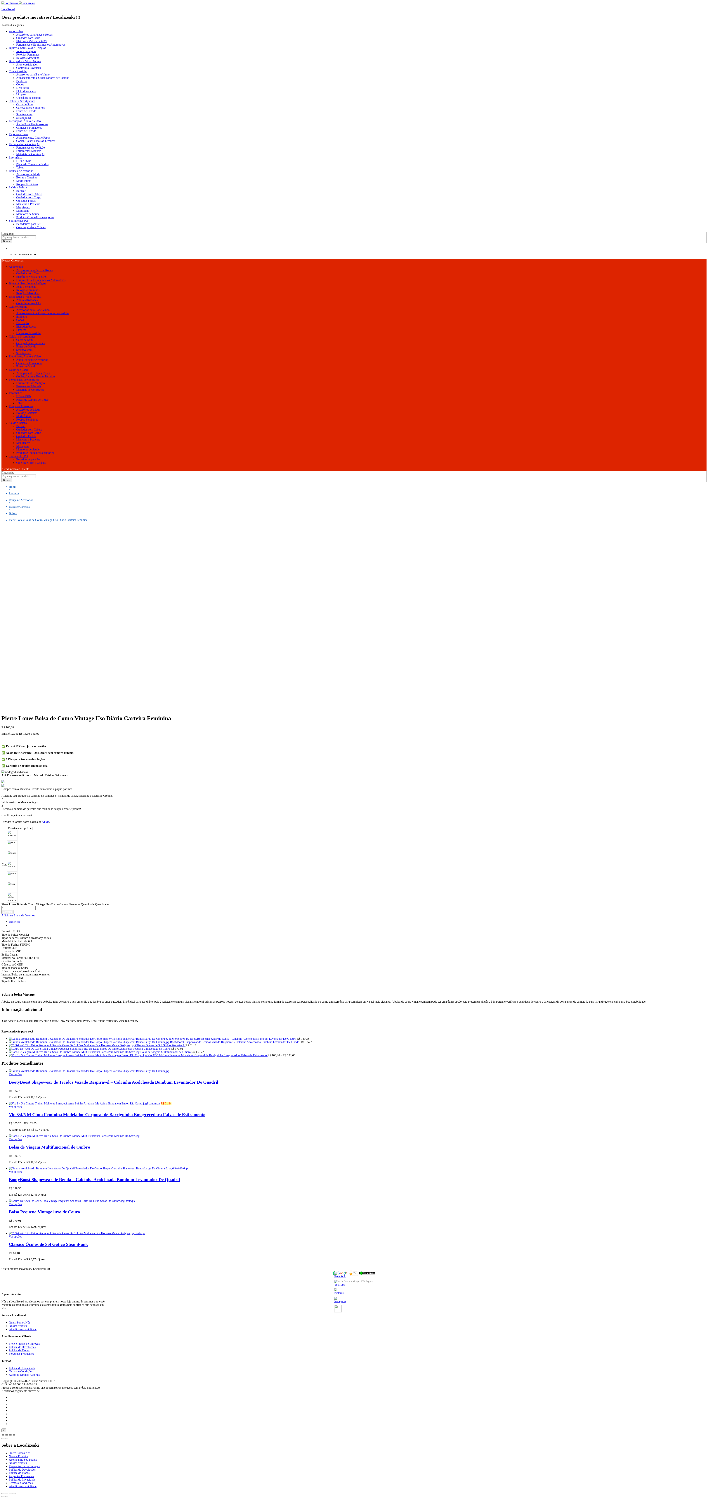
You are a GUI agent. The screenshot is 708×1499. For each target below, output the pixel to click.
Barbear (20, 190)
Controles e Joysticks (28, 67)
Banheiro (21, 81)
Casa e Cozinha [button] (18, 71)
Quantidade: (102, 904)
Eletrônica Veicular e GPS (31, 41)
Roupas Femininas (27, 184)
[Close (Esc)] (2, 1435)
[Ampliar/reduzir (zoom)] (14, 1493)
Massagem (22, 210)
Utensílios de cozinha (28, 97)
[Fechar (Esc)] (2, 1493)
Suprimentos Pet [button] (18, 220)
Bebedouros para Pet (28, 224)
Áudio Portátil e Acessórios (32, 124)
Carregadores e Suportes (30, 107)
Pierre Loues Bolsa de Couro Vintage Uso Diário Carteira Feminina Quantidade (47, 904)
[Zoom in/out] (14, 1435)
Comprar (7, 912)
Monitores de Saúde (27, 214)
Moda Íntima (23, 180)
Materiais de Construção (30, 154)
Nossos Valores (18, 1325)
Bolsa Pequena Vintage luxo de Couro (44, 1211)
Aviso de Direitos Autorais (24, 1374)
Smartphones (23, 117)
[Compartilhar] (6, 1493)
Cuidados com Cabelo (29, 194)
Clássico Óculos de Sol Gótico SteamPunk (48, 1244)
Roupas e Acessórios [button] (21, 170)
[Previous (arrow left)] (2, 1438)
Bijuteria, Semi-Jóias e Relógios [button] (27, 47)
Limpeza (21, 94)
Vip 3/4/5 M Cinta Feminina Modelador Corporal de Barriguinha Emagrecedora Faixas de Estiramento (107, 1114)
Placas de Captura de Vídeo (32, 164)
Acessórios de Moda (28, 174)
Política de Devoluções (22, 1347)
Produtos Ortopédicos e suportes (35, 217)
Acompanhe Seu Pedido (23, 1459)
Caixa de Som (24, 104)
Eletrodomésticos (26, 91)
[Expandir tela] (10, 1493)
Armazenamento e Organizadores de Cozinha (42, 77)
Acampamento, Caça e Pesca (33, 137)
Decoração (22, 87)
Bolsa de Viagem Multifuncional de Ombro (49, 1147)
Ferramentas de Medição (30, 147)
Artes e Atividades (27, 64)
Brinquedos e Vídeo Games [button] (25, 61)
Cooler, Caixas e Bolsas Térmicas (35, 140)
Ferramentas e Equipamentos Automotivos (40, 44)
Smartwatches (24, 114)
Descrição (14, 921)
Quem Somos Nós (19, 1322)
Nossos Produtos (18, 1456)
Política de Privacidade (22, 1368)
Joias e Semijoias (26, 51)
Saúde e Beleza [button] (18, 187)
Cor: (4, 864)
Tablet (19, 167)
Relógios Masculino (27, 57)
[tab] (358, 921)
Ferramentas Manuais (28, 150)
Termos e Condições (21, 1371)
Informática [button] (15, 157)
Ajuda (45, 821)
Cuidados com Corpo (28, 197)
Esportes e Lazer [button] (18, 134)
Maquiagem (23, 207)
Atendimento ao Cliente (15, 469)
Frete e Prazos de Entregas (24, 1343)
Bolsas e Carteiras (26, 177)
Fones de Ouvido (26, 111)
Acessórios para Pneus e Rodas (34, 34)
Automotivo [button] (16, 31)
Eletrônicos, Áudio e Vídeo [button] (25, 121)
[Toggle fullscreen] (10, 1435)
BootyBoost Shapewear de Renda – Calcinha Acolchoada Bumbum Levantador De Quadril (94, 1179)
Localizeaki (8, 9)
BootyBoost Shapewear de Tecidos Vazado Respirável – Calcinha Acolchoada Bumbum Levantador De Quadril (113, 1082)
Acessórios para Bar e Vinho (33, 74)
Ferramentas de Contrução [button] (24, 144)
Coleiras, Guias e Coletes (31, 227)
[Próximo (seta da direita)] (6, 1496)
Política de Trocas (19, 1350)
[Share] (6, 1435)
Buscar (7, 241)
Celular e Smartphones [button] (22, 101)
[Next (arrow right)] (6, 1438)
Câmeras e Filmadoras (29, 127)
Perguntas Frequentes (21, 1353)
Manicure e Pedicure (28, 204)
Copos (20, 84)
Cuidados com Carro (28, 37)
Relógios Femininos (27, 54)
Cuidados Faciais (26, 200)
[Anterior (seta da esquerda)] (2, 1496)
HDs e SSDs (23, 160)
